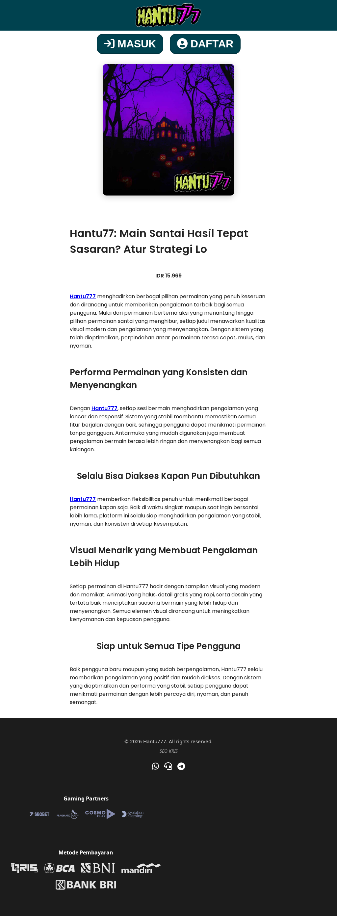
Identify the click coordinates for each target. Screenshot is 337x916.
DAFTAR (210, 44)
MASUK (135, 44)
